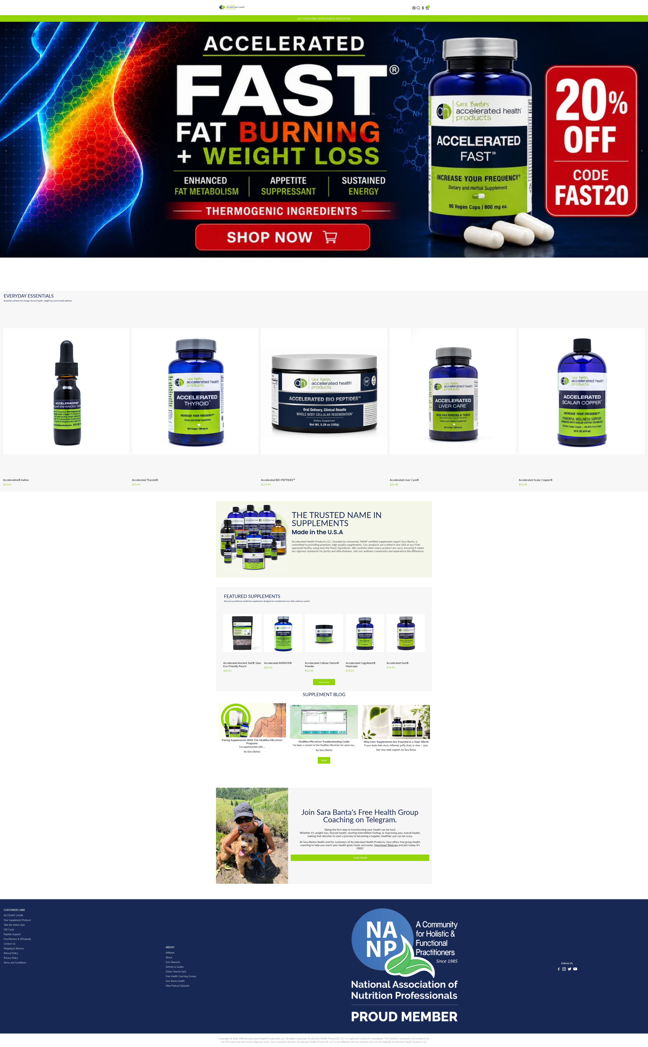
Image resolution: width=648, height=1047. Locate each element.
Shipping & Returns (14, 948)
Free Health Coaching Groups (181, 976)
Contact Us (9, 943)
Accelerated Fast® (398, 662)
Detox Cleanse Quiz (176, 971)
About (169, 957)
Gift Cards (9, 929)
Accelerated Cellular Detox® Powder (322, 664)
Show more (324, 682)
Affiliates (170, 952)
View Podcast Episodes (178, 985)
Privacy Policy (11, 958)
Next (324, 760)
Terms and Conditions (15, 962)
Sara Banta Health (175, 981)
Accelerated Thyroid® (145, 479)
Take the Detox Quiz (14, 925)
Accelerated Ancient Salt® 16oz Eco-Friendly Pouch (242, 664)
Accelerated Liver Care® (404, 479)
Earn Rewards (173, 962)
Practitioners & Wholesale (17, 939)
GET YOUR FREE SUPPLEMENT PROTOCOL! (324, 18)
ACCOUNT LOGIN (13, 915)
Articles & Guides (175, 967)
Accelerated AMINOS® (278, 662)
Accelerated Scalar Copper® (535, 479)
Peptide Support (12, 934)
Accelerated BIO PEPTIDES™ (278, 479)
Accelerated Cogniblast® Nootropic (360, 664)
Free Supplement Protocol (17, 920)
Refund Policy (11, 953)
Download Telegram (386, 845)
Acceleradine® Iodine (16, 479)
